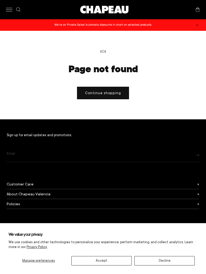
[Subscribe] (197, 155)
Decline (165, 260)
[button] (9, 10)
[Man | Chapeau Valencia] (104, 10)
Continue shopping (103, 93)
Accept (101, 260)
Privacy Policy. (37, 247)
